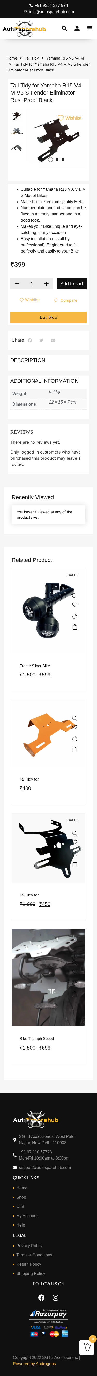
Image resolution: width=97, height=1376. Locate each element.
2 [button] (57, 159)
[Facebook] (41, 1297)
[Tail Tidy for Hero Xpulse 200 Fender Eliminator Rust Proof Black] (75, 833)
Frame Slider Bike (35, 666)
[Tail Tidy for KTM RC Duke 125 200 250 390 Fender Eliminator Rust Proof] (75, 718)
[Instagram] (55, 1297)
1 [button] (50, 159)
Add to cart (72, 283)
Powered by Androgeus (34, 1364)
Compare (69, 300)
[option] (16, 115)
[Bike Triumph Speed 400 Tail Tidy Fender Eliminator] (75, 963)
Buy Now (49, 317)
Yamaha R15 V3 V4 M (65, 58)
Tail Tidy (32, 58)
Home (11, 58)
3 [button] (63, 159)
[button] (30, 340)
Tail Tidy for (29, 779)
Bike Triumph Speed (37, 1038)
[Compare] (75, 616)
